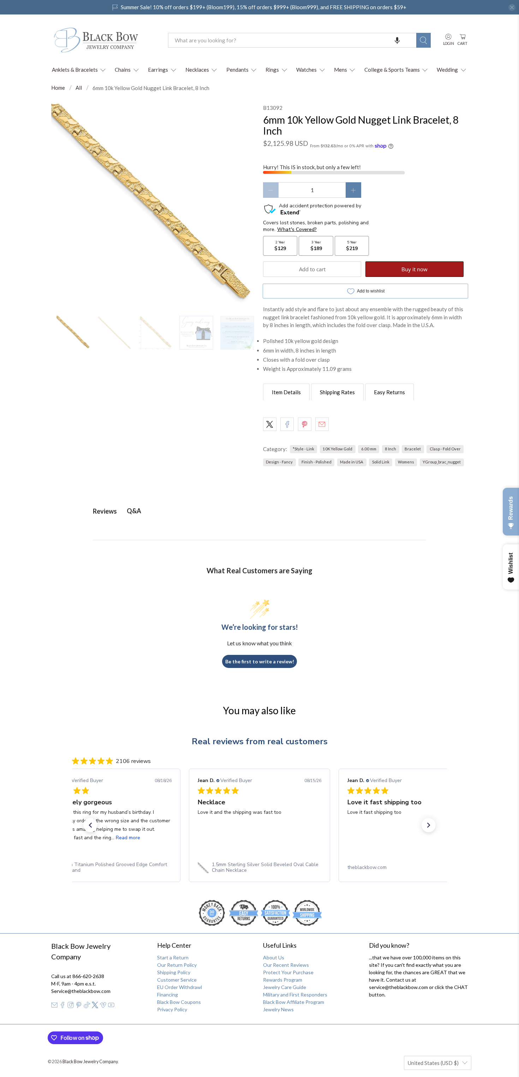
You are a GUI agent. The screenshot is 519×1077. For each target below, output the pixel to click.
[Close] (356, 464)
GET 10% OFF (259, 605)
